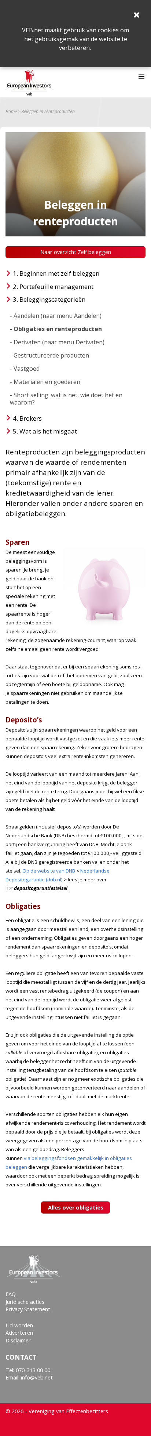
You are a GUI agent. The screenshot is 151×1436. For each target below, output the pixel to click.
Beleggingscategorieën (52, 299)
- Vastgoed (25, 369)
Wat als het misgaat (48, 431)
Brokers (30, 418)
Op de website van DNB (48, 870)
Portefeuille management (56, 286)
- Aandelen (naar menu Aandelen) (56, 316)
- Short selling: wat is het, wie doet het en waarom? (66, 398)
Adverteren (19, 1332)
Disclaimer (18, 1340)
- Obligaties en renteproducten (56, 329)
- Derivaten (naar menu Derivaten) (57, 342)
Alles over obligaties (75, 1207)
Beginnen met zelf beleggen (59, 273)
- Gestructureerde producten (49, 355)
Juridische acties (24, 1301)
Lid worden (19, 1325)
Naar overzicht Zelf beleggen (75, 252)
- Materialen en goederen (45, 382)
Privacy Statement (27, 1309)
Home (11, 112)
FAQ (10, 1294)
